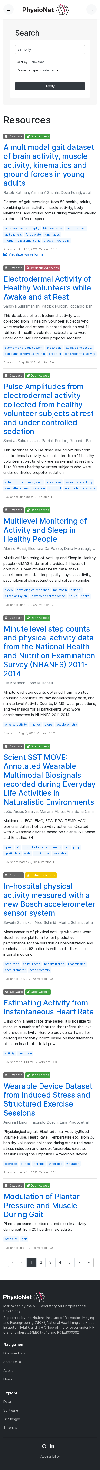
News (7, 1379)
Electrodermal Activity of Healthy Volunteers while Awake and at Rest (47, 287)
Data (7, 1402)
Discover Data (14, 1353)
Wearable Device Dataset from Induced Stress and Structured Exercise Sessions (48, 1100)
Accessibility (50, 1456)
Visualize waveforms (25, 254)
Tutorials (10, 1428)
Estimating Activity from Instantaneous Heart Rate (48, 1007)
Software (10, 1410)
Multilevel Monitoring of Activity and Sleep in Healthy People (45, 530)
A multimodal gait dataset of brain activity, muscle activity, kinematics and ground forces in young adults (48, 165)
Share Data (12, 1362)
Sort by (22, 62)
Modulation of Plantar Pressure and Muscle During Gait (41, 1205)
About (8, 1370)
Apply (50, 86)
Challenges (12, 1419)
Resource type (36, 70)
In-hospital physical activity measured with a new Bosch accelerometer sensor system (49, 900)
